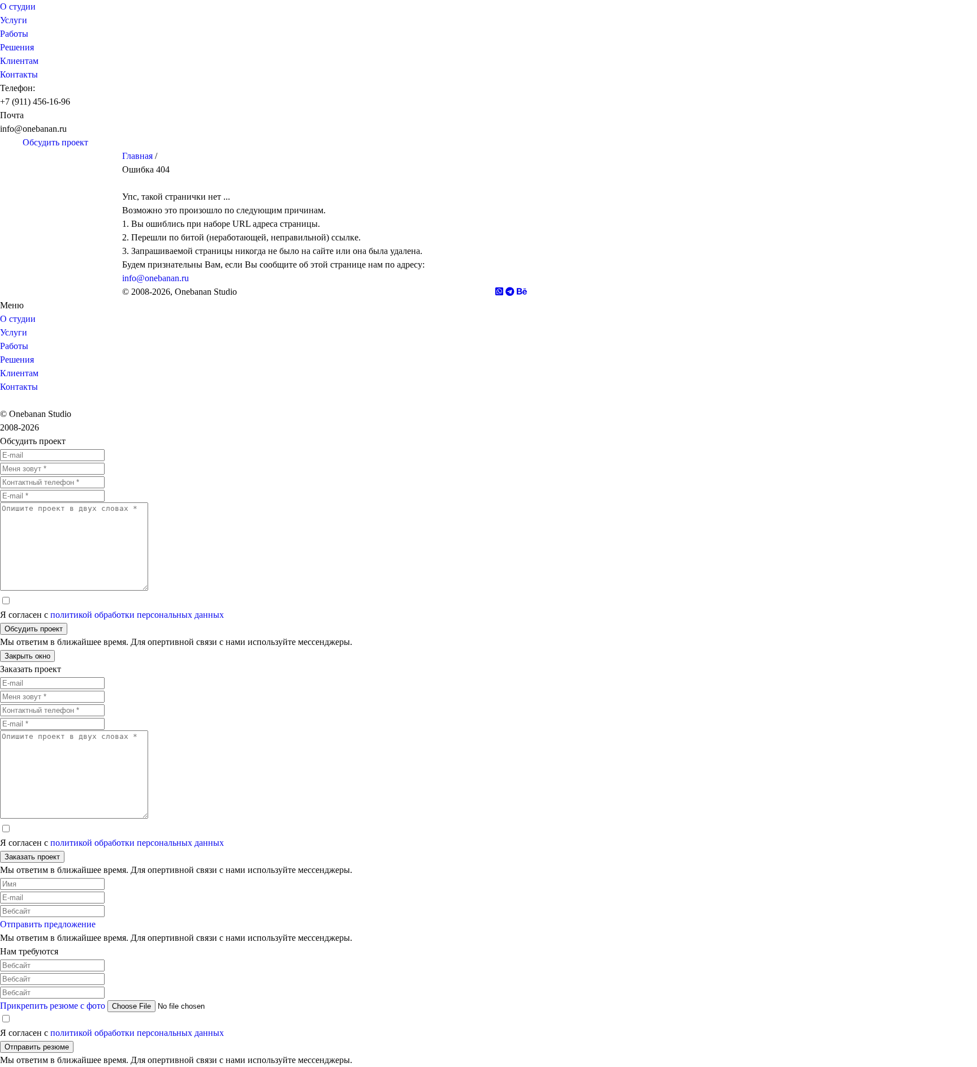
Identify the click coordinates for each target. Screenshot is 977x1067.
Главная (137, 156)
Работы (14, 33)
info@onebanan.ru (155, 278)
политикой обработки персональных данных (137, 614)
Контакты (19, 74)
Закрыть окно (27, 656)
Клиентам (19, 61)
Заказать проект (32, 857)
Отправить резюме (37, 1047)
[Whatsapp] (17, 142)
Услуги (13, 20)
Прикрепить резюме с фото (52, 1005)
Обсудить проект (34, 629)
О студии (18, 6)
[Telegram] (5, 142)
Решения (17, 47)
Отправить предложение (48, 924)
